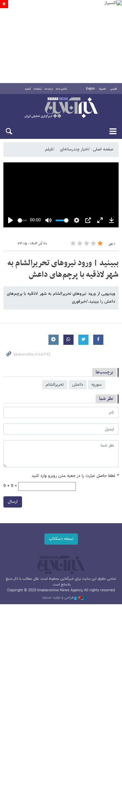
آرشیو (28, 89)
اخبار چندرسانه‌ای (74, 149)
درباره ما (49, 89)
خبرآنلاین (61, 108)
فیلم (49, 149)
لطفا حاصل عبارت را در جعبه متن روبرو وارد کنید (75, 476)
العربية (102, 89)
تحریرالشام (55, 384)
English (90, 89)
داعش (77, 384)
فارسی (113, 89)
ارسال (13, 501)
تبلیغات (38, 89)
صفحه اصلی (103, 149)
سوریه (97, 384)
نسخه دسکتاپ (61, 538)
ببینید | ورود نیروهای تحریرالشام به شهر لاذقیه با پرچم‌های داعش (63, 269)
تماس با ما (61, 89)
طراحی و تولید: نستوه (58, 597)
